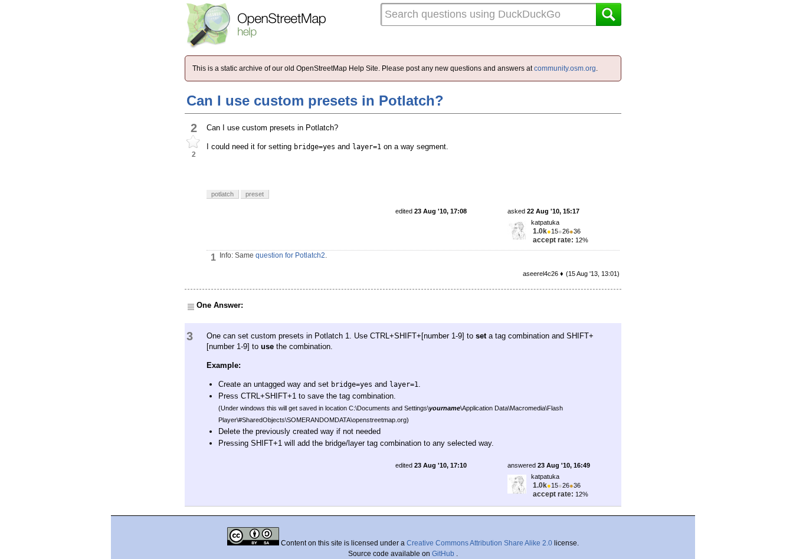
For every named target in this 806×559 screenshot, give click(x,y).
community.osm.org (565, 68)
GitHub (444, 554)
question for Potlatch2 (290, 255)
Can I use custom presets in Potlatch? (315, 100)
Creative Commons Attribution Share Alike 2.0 (479, 543)
